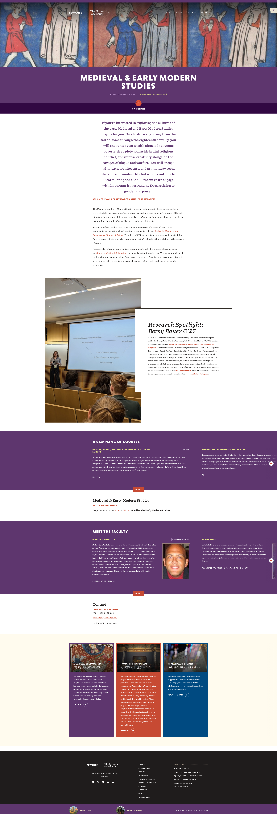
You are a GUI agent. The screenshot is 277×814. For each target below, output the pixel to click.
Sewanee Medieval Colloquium (111, 253)
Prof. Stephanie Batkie (183, 370)
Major (117, 510)
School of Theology (135, 810)
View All (138, 489)
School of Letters (87, 810)
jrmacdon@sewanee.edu (105, 617)
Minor (126, 510)
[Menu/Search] (274, 10)
